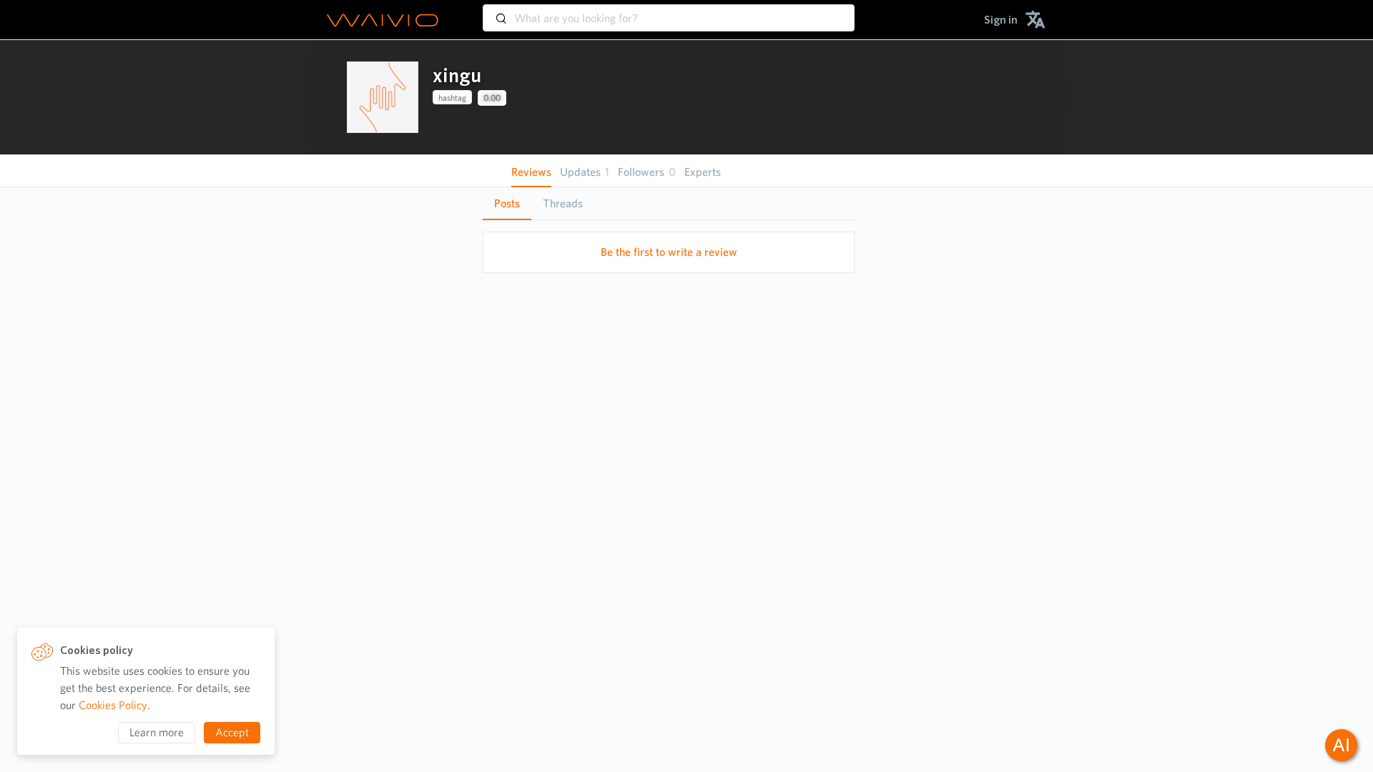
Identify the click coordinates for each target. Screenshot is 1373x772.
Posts (507, 203)
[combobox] (669, 11)
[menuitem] (1001, 19)
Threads (563, 203)
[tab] (507, 204)
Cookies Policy (113, 705)
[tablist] (669, 203)
